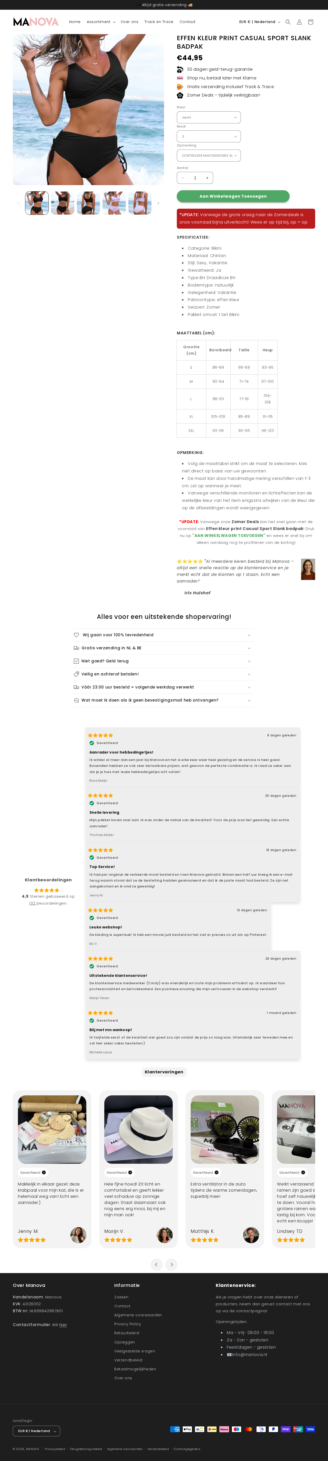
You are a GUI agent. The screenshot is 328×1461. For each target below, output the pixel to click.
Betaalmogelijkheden (135, 1369)
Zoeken (121, 1296)
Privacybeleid (55, 1449)
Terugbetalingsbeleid (86, 1449)
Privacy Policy (127, 1324)
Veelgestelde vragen (134, 1350)
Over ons (123, 1378)
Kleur (181, 107)
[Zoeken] (288, 22)
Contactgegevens (187, 1449)
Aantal (182, 167)
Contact (122, 1305)
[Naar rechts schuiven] (158, 203)
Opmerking (187, 145)
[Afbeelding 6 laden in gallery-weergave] (139, 203)
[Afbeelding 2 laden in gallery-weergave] (62, 203)
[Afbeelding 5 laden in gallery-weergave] (114, 203)
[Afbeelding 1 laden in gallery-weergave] (36, 203)
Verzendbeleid (128, 1360)
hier (63, 1324)
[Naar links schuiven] (18, 203)
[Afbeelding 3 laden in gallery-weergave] (88, 203)
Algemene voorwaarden (138, 1315)
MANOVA (32, 1449)
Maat (181, 126)
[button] (101, 21)
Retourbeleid (126, 1333)
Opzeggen (124, 1341)
